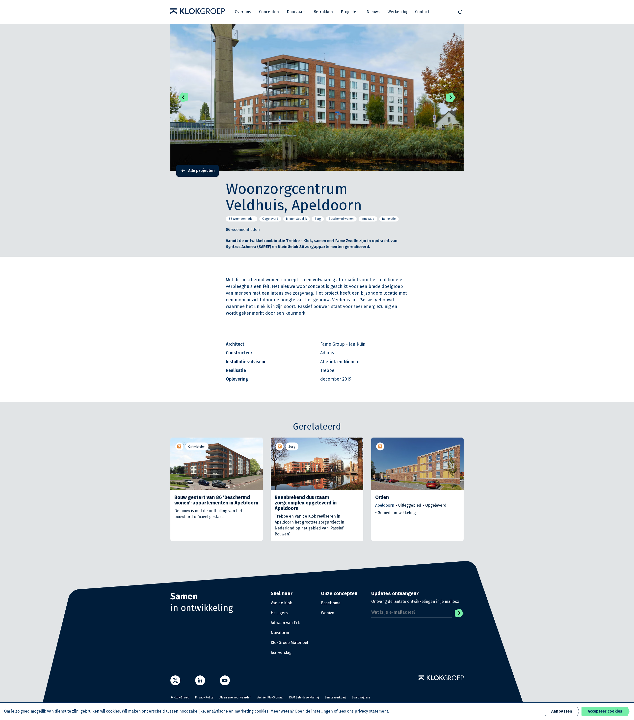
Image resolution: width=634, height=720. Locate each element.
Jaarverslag (281, 652)
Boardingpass (361, 697)
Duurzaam (296, 11)
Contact (422, 11)
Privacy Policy (204, 697)
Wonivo (327, 612)
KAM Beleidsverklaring (304, 697)
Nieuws (373, 11)
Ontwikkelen (197, 446)
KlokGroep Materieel (289, 642)
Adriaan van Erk (285, 622)
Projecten (350, 11)
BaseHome (331, 603)
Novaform (280, 632)
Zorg (292, 446)
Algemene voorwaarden (235, 697)
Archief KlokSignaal (270, 697)
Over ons (243, 11)
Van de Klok (281, 603)
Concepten (269, 11)
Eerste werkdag (335, 697)
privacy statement (371, 711)
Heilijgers (279, 612)
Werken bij (397, 11)
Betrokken (323, 11)
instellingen (322, 711)
